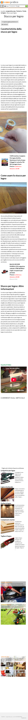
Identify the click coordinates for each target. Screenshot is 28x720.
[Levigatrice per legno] (8, 478)
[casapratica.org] (9, 2)
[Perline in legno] (8, 511)
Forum (7, 6)
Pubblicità (23, 718)
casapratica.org (10, 11)
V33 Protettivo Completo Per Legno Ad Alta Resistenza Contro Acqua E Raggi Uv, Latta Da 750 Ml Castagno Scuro (17, 160)
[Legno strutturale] (8, 494)
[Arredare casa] (13, 666)
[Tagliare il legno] (8, 544)
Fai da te (19, 11)
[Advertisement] (14, 49)
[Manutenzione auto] (13, 592)
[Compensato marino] (8, 527)
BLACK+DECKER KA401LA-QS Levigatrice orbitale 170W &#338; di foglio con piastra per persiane (17, 268)
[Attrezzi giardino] (13, 614)
